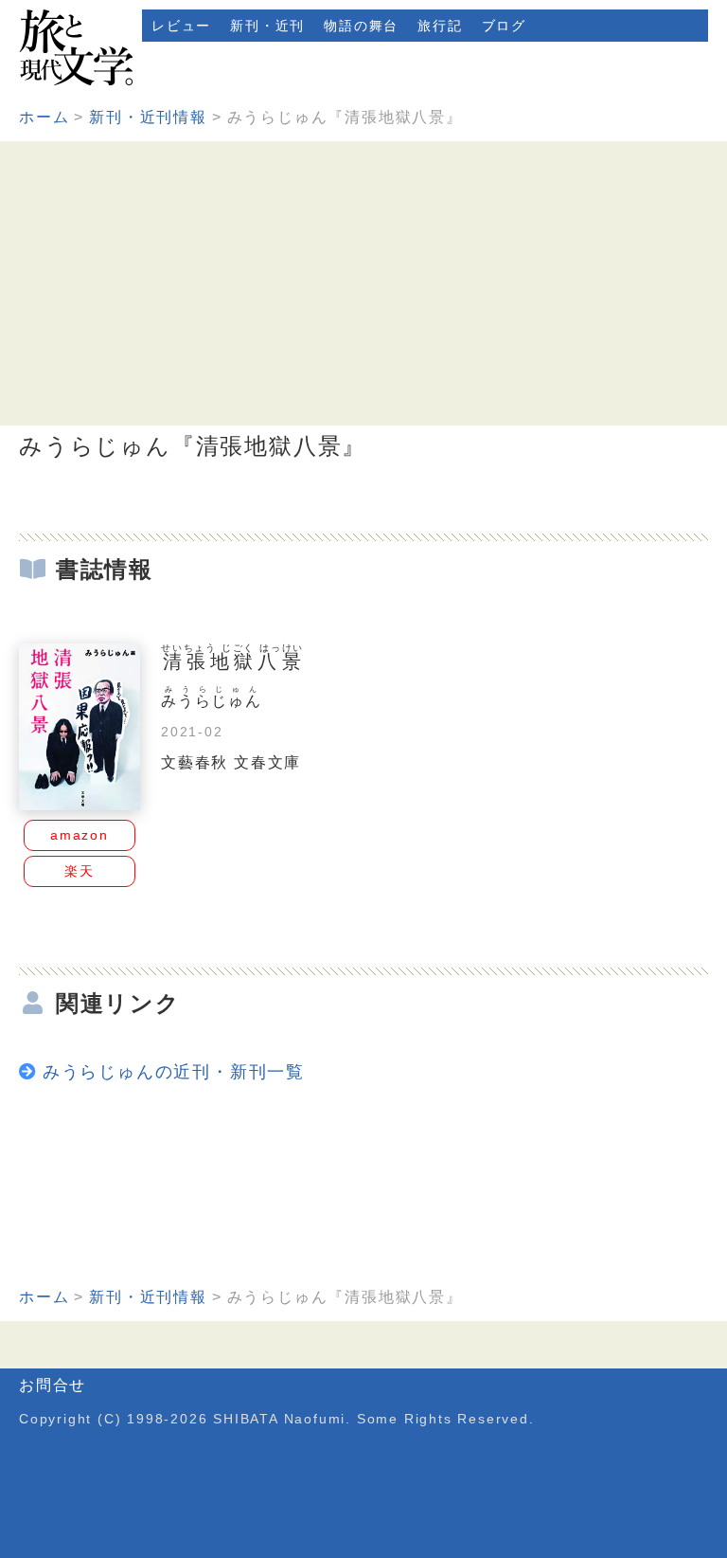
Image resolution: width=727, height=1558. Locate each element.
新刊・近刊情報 (148, 117)
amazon (79, 834)
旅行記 (439, 25)
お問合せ (52, 1385)
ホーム (44, 117)
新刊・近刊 (267, 25)
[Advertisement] (363, 283)
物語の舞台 (361, 25)
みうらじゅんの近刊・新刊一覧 (174, 1071)
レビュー (181, 25)
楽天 (79, 871)
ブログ (504, 25)
